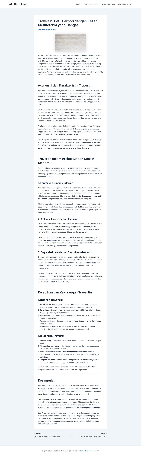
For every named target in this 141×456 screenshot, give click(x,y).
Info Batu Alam (18, 4)
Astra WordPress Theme (89, 451)
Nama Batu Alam (108, 4)
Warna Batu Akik (124, 4)
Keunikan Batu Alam (90, 4)
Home (77, 4)
